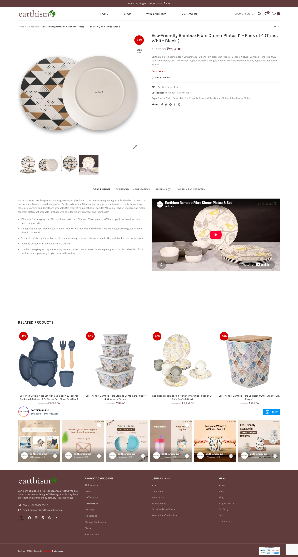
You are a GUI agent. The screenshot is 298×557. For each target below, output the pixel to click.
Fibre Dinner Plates (240, 98)
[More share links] (56, 517)
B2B (154, 485)
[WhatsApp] (49, 517)
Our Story (223, 509)
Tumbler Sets (92, 534)
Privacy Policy (159, 503)
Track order (158, 491)
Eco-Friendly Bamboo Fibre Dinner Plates (207, 98)
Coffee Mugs (91, 497)
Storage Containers (95, 522)
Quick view (77, 336)
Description (101, 189)
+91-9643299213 (39, 505)
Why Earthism (226, 503)
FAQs (221, 515)
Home (21, 26)
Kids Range (91, 515)
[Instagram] (36, 517)
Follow (273, 411)
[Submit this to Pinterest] (43, 517)
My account (158, 497)
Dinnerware (33, 26)
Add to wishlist (163, 77)
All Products (171, 92)
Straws (88, 528)
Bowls (88, 491)
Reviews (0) (163, 189)
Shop (221, 491)
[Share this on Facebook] (29, 517)
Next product (278, 26)
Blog (220, 497)
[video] (88, 165)
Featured (89, 509)
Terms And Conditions (163, 509)
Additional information (133, 189)
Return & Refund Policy (164, 515)
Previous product (271, 26)
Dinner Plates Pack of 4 (170, 98)
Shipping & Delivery (191, 189)
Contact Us (224, 521)
